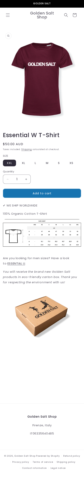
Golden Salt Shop (24, 455)
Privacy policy (20, 462)
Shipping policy (66, 462)
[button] (8, 15)
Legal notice (58, 468)
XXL (9, 163)
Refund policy (71, 455)
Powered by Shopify (48, 455)
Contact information (34, 468)
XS (71, 163)
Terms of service (43, 462)
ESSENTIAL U (16, 263)
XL (23, 163)
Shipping (26, 149)
